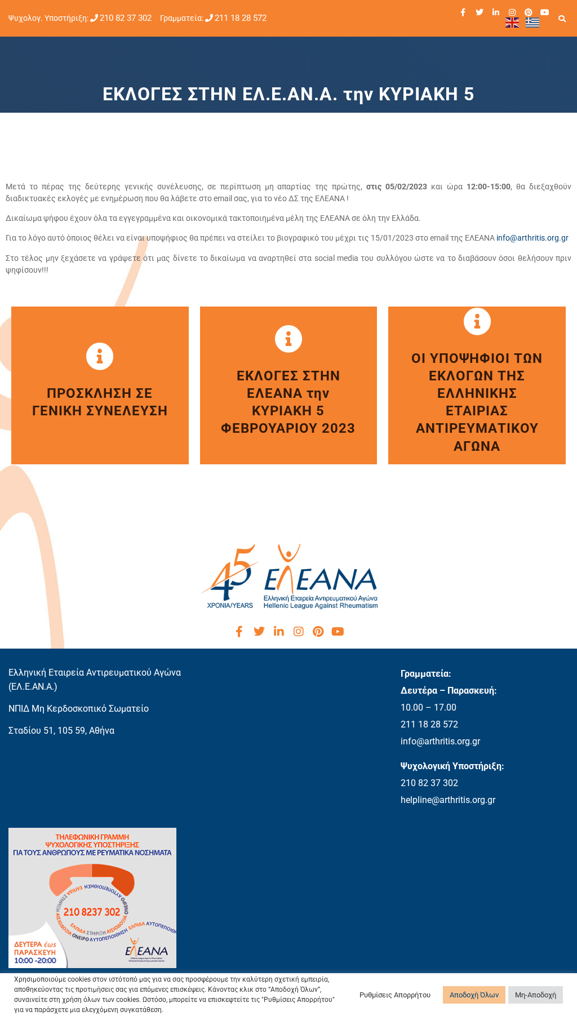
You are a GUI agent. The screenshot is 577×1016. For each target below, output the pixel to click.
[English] (512, 21)
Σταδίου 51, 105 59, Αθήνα (61, 730)
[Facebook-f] (463, 12)
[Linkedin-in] (496, 12)
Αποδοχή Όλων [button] (474, 995)
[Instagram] (512, 12)
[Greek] (533, 21)
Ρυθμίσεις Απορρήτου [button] (394, 995)
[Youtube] (545, 12)
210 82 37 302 (126, 18)
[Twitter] (479, 12)
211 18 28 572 (241, 18)
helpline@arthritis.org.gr (448, 800)
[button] (562, 18)
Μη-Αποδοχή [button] (535, 995)
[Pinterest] (528, 12)
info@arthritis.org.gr (532, 237)
